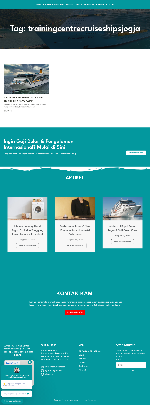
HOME (38, 4)
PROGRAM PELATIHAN (53, 4)
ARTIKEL (100, 4)
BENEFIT (70, 4)
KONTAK (110, 4)
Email (118, 359)
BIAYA (79, 4)
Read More (8, 111)
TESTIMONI (89, 4)
